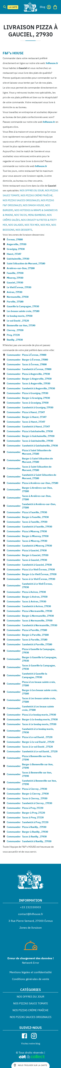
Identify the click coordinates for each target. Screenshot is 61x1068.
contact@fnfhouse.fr (30, 914)
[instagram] (33, 1035)
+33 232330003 (30, 907)
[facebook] (24, 1035)
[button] (42, 7)
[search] (5, 7)
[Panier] (55, 7)
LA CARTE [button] (13, 7)
